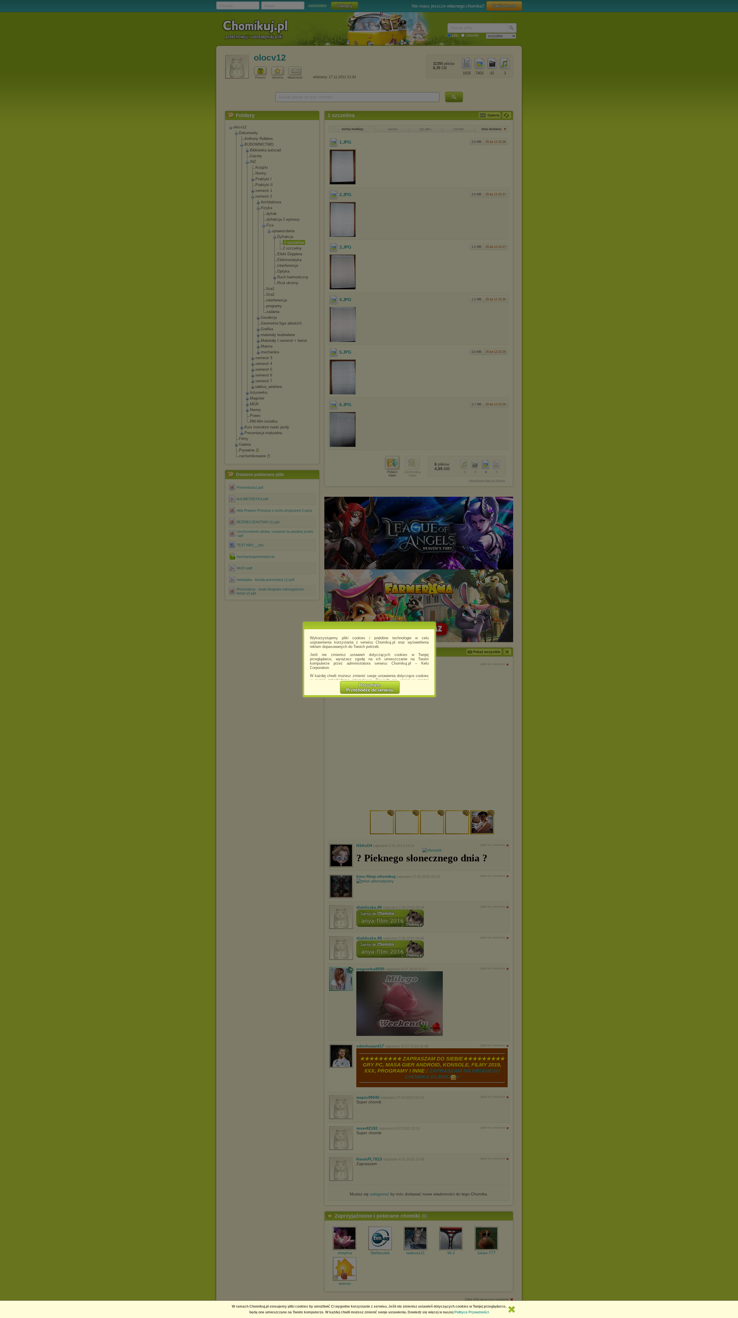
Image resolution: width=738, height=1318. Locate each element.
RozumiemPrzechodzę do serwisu (370, 687)
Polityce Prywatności (471, 1312)
